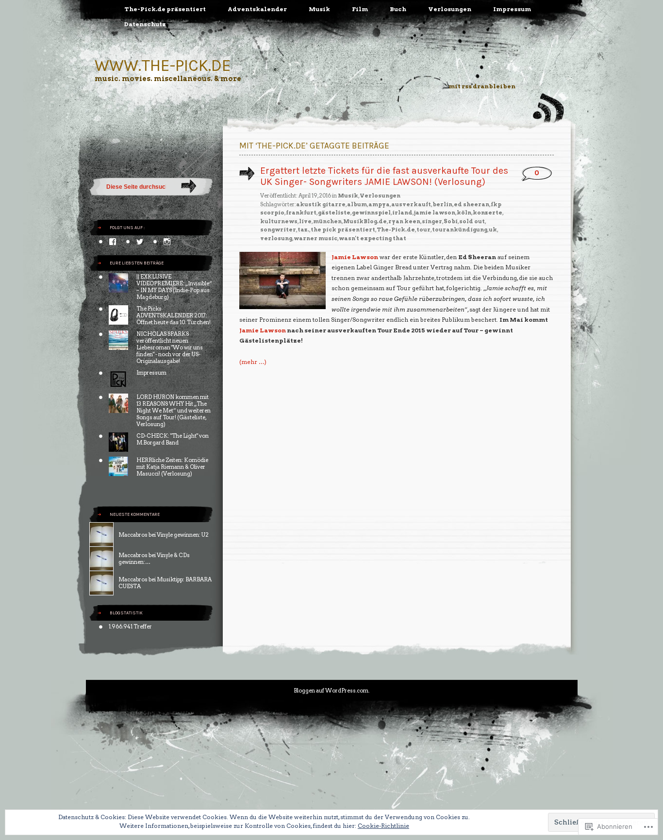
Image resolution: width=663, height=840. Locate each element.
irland (402, 212)
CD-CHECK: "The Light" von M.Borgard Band (172, 439)
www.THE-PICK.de (163, 65)
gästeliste (334, 212)
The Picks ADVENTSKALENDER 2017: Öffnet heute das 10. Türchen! (173, 315)
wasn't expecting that (372, 238)
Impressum (512, 9)
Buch (398, 9)
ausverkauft (411, 204)
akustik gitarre (321, 204)
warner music (315, 238)
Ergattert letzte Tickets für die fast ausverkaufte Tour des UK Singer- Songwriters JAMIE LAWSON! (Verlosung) (384, 176)
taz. (303, 229)
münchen (327, 221)
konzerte (487, 212)
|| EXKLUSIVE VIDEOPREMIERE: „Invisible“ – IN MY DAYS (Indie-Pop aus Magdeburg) (174, 286)
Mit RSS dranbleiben (481, 86)
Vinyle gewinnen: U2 (183, 534)
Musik (319, 9)
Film (360, 9)
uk (493, 229)
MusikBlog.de (365, 221)
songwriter (278, 229)
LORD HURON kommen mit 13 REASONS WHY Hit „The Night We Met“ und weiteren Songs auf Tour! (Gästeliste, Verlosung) (173, 411)
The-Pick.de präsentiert (165, 9)
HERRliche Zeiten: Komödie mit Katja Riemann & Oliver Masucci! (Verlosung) (172, 467)
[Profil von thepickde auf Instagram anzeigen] (167, 242)
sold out (472, 221)
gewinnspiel (371, 212)
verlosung (276, 238)
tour (423, 229)
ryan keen (404, 221)
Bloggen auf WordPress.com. (331, 690)
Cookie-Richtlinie (383, 825)
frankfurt (301, 212)
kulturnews (279, 221)
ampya (379, 204)
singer (432, 221)
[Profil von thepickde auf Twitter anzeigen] (140, 242)
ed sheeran (471, 204)
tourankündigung (459, 229)
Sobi (451, 221)
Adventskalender (257, 9)
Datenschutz (145, 24)
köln (464, 212)
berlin (442, 204)
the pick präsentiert (343, 229)
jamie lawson (434, 212)
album (357, 204)
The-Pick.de (396, 229)
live (305, 221)
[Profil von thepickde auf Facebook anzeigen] (112, 242)
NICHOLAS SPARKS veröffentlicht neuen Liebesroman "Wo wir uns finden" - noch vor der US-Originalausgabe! (169, 347)
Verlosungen (449, 9)
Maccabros (133, 534)
